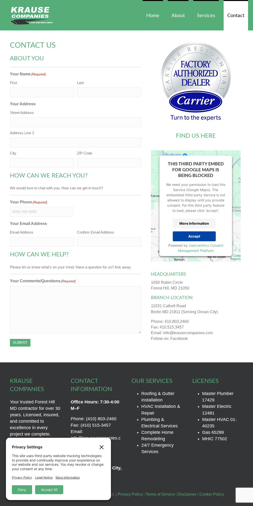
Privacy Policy (130, 494)
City (13, 153)
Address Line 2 (22, 133)
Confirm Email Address (95, 232)
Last (80, 83)
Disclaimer (187, 494)
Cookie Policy (211, 494)
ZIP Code (84, 153)
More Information (194, 223)
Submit (20, 343)
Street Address (22, 112)
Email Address (21, 232)
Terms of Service (160, 494)
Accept (194, 236)
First (13, 83)
